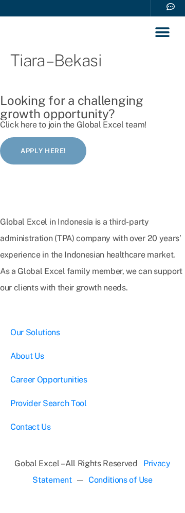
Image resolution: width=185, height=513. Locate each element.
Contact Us (30, 427)
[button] (162, 32)
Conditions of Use (120, 480)
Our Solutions (35, 332)
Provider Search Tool (48, 403)
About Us (27, 356)
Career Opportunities (48, 379)
